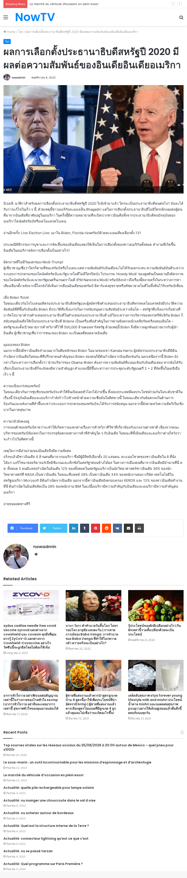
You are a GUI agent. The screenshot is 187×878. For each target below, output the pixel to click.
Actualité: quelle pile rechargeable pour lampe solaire (48, 787)
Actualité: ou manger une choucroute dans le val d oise (49, 800)
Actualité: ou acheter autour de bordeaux (38, 813)
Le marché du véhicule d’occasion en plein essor (43, 775)
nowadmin (18, 77)
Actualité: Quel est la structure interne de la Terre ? (46, 825)
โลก (20, 32)
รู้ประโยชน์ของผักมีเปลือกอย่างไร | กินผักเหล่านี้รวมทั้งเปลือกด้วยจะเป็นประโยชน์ (154, 630)
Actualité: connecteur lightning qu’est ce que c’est (45, 838)
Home (11, 32)
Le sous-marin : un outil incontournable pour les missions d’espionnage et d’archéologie (77, 762)
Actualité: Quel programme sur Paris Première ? (43, 864)
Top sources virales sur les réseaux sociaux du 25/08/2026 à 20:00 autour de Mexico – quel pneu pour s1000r (88, 747)
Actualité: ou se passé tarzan (28, 851)
